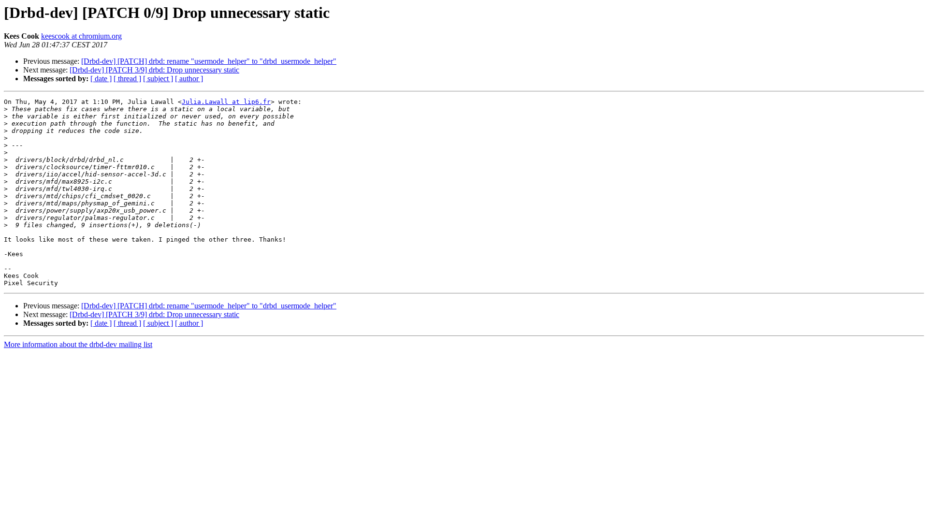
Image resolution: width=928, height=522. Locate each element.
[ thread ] (127, 78)
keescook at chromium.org (81, 36)
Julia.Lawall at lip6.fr (226, 101)
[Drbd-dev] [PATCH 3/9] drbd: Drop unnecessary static (154, 70)
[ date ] (101, 78)
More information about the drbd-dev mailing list (78, 344)
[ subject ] (158, 78)
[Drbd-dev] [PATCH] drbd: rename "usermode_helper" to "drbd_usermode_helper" (208, 61)
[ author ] (189, 78)
